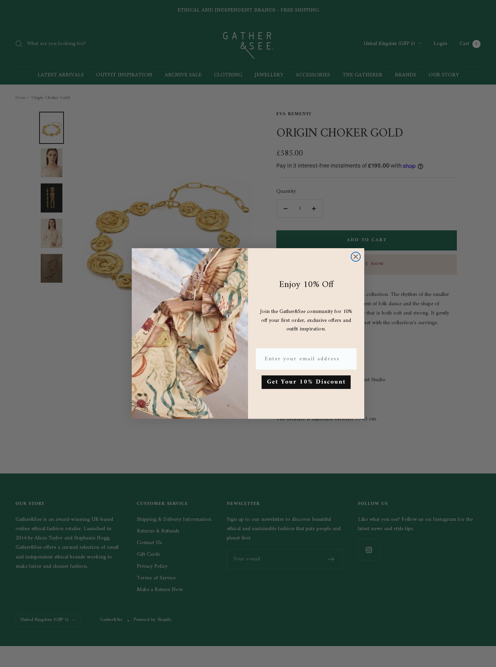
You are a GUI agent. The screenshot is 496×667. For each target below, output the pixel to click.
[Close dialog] (355, 256)
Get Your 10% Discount (306, 382)
